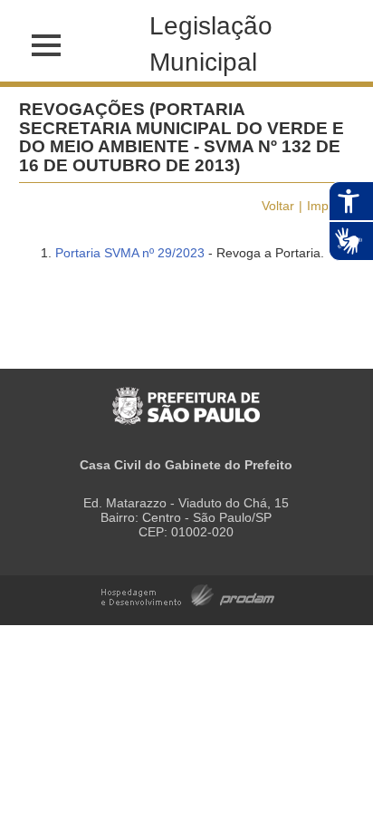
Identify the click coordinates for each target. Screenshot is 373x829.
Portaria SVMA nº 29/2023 (130, 253)
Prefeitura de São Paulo (186, 396)
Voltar (278, 205)
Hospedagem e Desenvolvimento (187, 593)
